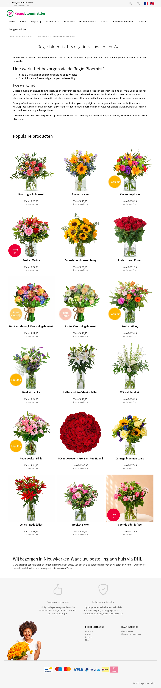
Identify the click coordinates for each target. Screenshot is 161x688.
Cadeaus (143, 21)
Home (11, 36)
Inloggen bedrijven (18, 29)
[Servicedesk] (138, 3)
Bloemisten (20, 36)
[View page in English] (152, 3)
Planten (104, 21)
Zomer (12, 21)
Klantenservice (127, 631)
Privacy (88, 637)
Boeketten (52, 21)
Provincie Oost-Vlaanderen (39, 36)
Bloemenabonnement (123, 21)
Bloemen (68, 21)
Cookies (88, 634)
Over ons (89, 631)
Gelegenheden (86, 21)
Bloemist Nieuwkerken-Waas (63, 36)
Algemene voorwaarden (131, 634)
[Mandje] (130, 3)
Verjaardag (36, 21)
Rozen (23, 21)
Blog (87, 640)
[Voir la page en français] (146, 3)
